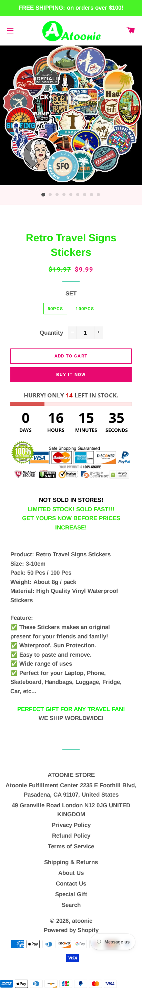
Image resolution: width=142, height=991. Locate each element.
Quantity (51, 333)
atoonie (82, 921)
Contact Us (71, 883)
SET (71, 293)
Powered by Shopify (71, 930)
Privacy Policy (71, 825)
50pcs (55, 308)
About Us (71, 873)
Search (71, 905)
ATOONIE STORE (71, 775)
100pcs (84, 308)
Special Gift (71, 894)
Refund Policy (71, 835)
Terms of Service (71, 846)
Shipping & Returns (71, 862)
